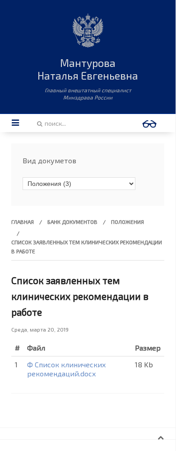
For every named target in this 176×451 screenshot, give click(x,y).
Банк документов (72, 221)
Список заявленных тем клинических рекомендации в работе (79, 296)
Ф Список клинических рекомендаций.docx (66, 369)
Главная (22, 221)
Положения (127, 221)
